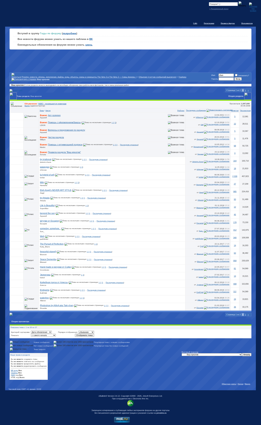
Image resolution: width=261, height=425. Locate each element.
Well (42, 236)
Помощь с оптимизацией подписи (65, 144)
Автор (48, 111)
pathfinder (44, 239)
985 (234, 191)
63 (235, 253)
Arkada (43, 201)
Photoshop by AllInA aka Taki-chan (56, 305)
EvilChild (43, 293)
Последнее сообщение (196, 110)
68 (235, 146)
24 (235, 299)
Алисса (43, 285)
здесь (89, 44)
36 (235, 307)
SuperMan (44, 208)
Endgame (44, 290)
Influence (199, 117)
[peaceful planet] (48, 251)
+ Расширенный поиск (218, 9)
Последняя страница (129, 145)
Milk (42, 182)
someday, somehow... (50, 228)
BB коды (14, 370)
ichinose (43, 170)
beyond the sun (47, 213)
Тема (42, 111)
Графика (182, 77)
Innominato (44, 270)
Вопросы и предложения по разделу (66, 130)
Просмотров (245, 111)
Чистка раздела (56, 137)
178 (234, 222)
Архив (240, 384)
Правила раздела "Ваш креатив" (64, 152)
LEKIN (42, 125)
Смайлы (14, 373)
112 (234, 291)
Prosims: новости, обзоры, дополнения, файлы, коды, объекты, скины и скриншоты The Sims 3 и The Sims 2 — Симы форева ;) (79, 77)
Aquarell (43, 118)
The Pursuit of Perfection (52, 244)
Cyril (201, 246)
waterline (44, 298)
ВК (91, 39)
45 (235, 214)
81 (235, 268)
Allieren (43, 301)
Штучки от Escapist (49, 221)
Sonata (43, 154)
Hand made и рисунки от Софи (55, 267)
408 (234, 284)
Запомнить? (243, 75)
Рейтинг (180, 111)
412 (234, 230)
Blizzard (43, 262)
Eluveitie (43, 308)
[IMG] (13, 375)
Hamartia (43, 185)
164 (234, 161)
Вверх (247, 384)
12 (235, 207)
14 (235, 245)
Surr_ (42, 231)
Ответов (234, 111)
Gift (202, 125)
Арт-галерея (54, 115)
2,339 (234, 176)
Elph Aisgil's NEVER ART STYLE (55, 190)
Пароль (214, 79)
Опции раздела (235, 96)
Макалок (199, 208)
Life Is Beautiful (47, 205)
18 (235, 168)
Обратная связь (229, 384)
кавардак (44, 167)
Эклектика (45, 275)
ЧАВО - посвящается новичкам (52, 104)
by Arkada (45, 198)
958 (234, 261)
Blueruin (43, 254)
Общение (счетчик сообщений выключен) (157, 77)
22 (235, 124)
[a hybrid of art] (47, 175)
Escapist (43, 224)
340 (234, 238)
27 (235, 184)
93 (235, 199)
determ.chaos (45, 162)
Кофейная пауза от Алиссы (54, 282)
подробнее (69, 33)
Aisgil (42, 193)
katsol (42, 278)
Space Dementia (48, 259)
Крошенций (198, 147)
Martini (27, 106)
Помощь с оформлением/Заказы (64, 122)
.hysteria (200, 285)
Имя (213, 75)
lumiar (42, 178)
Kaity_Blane (45, 247)
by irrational (45, 159)
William (42, 140)
